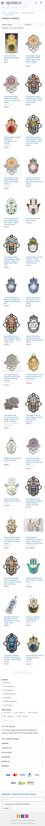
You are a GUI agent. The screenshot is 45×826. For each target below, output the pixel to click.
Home (3, 13)
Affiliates (6, 761)
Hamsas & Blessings (28, 13)
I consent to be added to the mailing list (17, 804)
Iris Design (9, 705)
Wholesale (6, 757)
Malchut (7, 683)
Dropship (5, 766)
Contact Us (7, 748)
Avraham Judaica (10, 701)
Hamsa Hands (9, 14)
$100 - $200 (23, 716)
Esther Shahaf (10, 694)
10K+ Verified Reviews (10, 739)
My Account (7, 752)
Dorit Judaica (9, 686)
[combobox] (22, 7)
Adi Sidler (8, 698)
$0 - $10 (7, 713)
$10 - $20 (20, 713)
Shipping (5, 743)
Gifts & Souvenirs (14, 13)
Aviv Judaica (9, 690)
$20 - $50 (33, 713)
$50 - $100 (9, 716)
